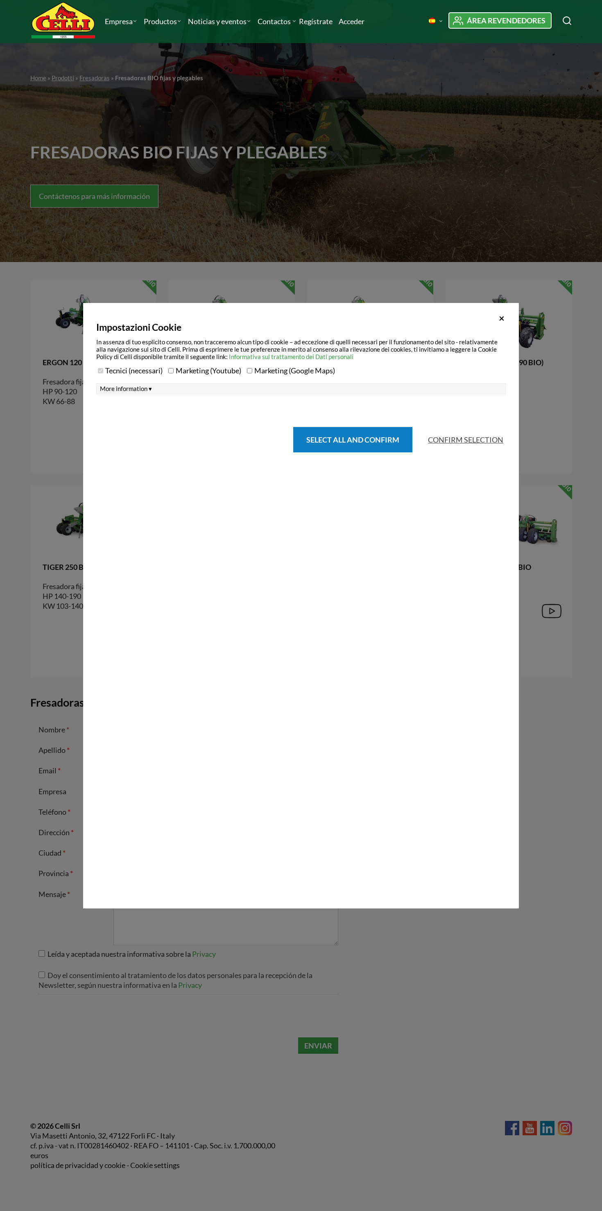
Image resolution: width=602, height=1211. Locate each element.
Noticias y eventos (217, 21)
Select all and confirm (352, 439)
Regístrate (316, 21)
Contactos (275, 21)
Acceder (351, 21)
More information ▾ (126, 388)
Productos (160, 21)
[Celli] (64, 21)
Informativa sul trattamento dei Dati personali (291, 356)
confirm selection (465, 439)
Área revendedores (506, 20)
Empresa (119, 21)
